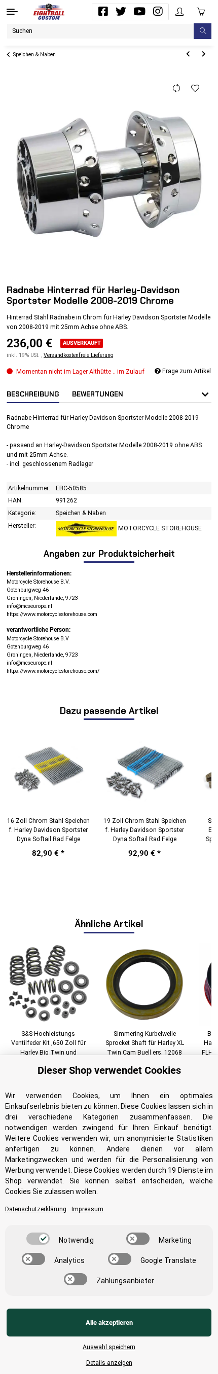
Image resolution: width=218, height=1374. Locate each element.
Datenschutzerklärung (35, 1209)
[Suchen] (202, 31)
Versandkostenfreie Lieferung (79, 355)
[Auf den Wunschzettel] (195, 89)
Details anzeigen (109, 1362)
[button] (179, 12)
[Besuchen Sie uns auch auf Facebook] (103, 11)
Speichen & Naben (81, 513)
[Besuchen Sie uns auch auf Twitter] (121, 11)
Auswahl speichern (109, 1347)
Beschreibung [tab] (33, 394)
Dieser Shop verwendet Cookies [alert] (109, 1070)
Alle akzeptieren (109, 1322)
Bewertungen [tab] (97, 394)
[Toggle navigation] (12, 12)
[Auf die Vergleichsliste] (177, 89)
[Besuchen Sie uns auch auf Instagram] (158, 11)
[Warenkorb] (200, 12)
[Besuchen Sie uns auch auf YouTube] (139, 11)
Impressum (87, 1209)
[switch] (38, 1239)
